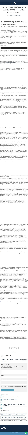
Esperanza (17, 414)
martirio (12, 417)
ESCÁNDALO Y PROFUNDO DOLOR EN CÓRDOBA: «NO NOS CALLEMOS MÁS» (14, 405)
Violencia (17, 420)
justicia (2, 417)
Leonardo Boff (5, 417)
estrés (25, 414)
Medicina (14, 417)
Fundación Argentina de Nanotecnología (18, 54)
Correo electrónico (4, 379)
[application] (14, 48)
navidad (25, 417)
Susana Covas (6, 420)
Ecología (10, 414)
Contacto (16, 432)
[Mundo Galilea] (14, 3)
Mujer (20, 417)
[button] (26, 433)
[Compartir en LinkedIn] (18, 348)
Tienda (13, 432)
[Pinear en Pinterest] (16, 348)
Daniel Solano (7, 414)
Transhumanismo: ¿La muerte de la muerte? (10, 399)
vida (14, 420)
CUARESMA (2, 414)
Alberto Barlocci (3, 413)
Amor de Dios (10, 413)
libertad (9, 417)
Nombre (2, 375)
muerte (17, 417)
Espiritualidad (21, 414)
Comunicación (18, 413)
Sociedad (2, 420)
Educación (14, 414)
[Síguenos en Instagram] (25, 428)
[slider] (26, 48)
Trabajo (10, 420)
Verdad (12, 420)
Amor (6, 413)
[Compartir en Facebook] (11, 348)
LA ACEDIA (5, 407)
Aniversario (13, 413)
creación (25, 413)
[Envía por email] (15, 348)
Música (22, 417)
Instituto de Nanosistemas (10, 62)
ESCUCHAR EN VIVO (14, 0)
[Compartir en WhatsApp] (9, 348)
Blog (10, 432)
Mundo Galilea (18, 15)
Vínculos (20, 420)
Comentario (3, 369)
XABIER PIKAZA (24, 420)
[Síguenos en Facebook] (23, 428)
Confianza (22, 413)
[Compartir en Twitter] (13, 348)
